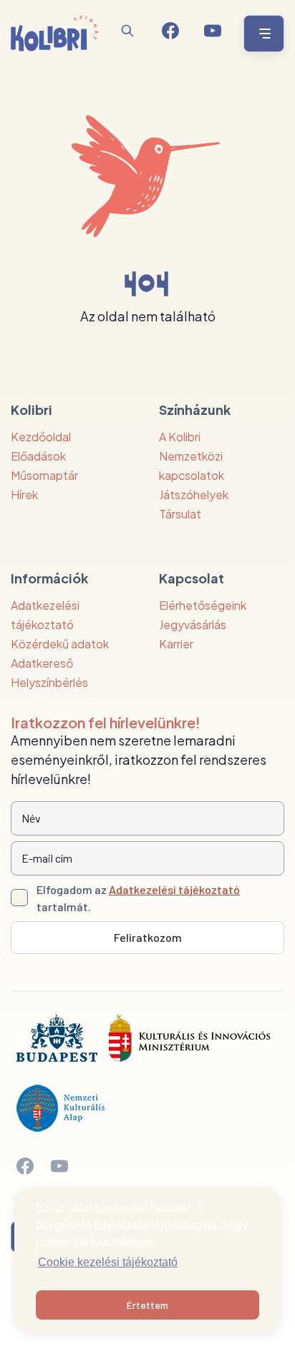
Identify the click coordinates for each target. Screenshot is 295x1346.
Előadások (38, 455)
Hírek (24, 494)
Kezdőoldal (41, 436)
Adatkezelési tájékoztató (174, 889)
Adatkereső (42, 663)
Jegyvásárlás (192, 624)
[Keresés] (127, 30)
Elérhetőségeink (202, 605)
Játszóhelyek (193, 494)
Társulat (180, 513)
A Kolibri (179, 436)
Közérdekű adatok (60, 643)
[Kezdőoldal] (55, 33)
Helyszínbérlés (49, 682)
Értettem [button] (147, 1305)
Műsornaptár (44, 475)
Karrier (176, 643)
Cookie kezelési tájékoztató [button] (108, 1262)
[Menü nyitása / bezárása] (261, 33)
